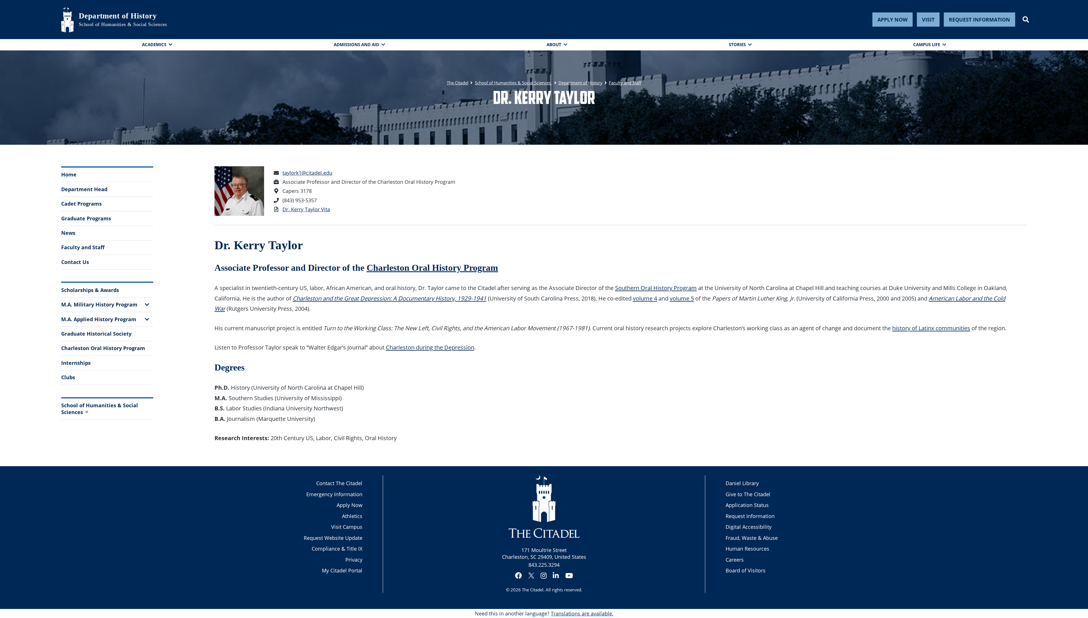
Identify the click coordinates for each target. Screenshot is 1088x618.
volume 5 (682, 298)
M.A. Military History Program (99, 304)
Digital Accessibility (749, 526)
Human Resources (747, 548)
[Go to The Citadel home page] (67, 19)
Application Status (747, 505)
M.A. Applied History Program (98, 319)
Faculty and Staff (83, 247)
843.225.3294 (544, 564)
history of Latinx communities (931, 328)
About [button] (554, 44)
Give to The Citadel (748, 494)
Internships (76, 362)
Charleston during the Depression (430, 347)
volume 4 (645, 298)
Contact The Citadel (339, 483)
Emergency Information (334, 494)
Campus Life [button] (926, 44)
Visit (928, 19)
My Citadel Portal (342, 570)
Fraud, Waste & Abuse (752, 537)
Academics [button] (154, 44)
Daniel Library (742, 483)
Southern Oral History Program (656, 288)
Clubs (68, 377)
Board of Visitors (746, 570)
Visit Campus (346, 526)
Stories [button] (737, 44)
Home (68, 174)
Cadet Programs (81, 203)
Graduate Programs (86, 218)
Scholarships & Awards (90, 290)
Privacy (353, 559)
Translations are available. (582, 613)
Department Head (84, 189)
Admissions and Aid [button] (356, 44)
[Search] (1026, 19)
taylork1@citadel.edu (307, 172)
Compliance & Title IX (337, 548)
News (68, 232)
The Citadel (532, 590)
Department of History (118, 16)
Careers (735, 559)
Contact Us (75, 262)
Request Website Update (333, 537)
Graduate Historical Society (96, 333)
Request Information (979, 19)
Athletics (352, 516)
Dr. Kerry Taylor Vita (306, 209)
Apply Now (892, 19)
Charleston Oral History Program (103, 348)
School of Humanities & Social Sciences (123, 24)
